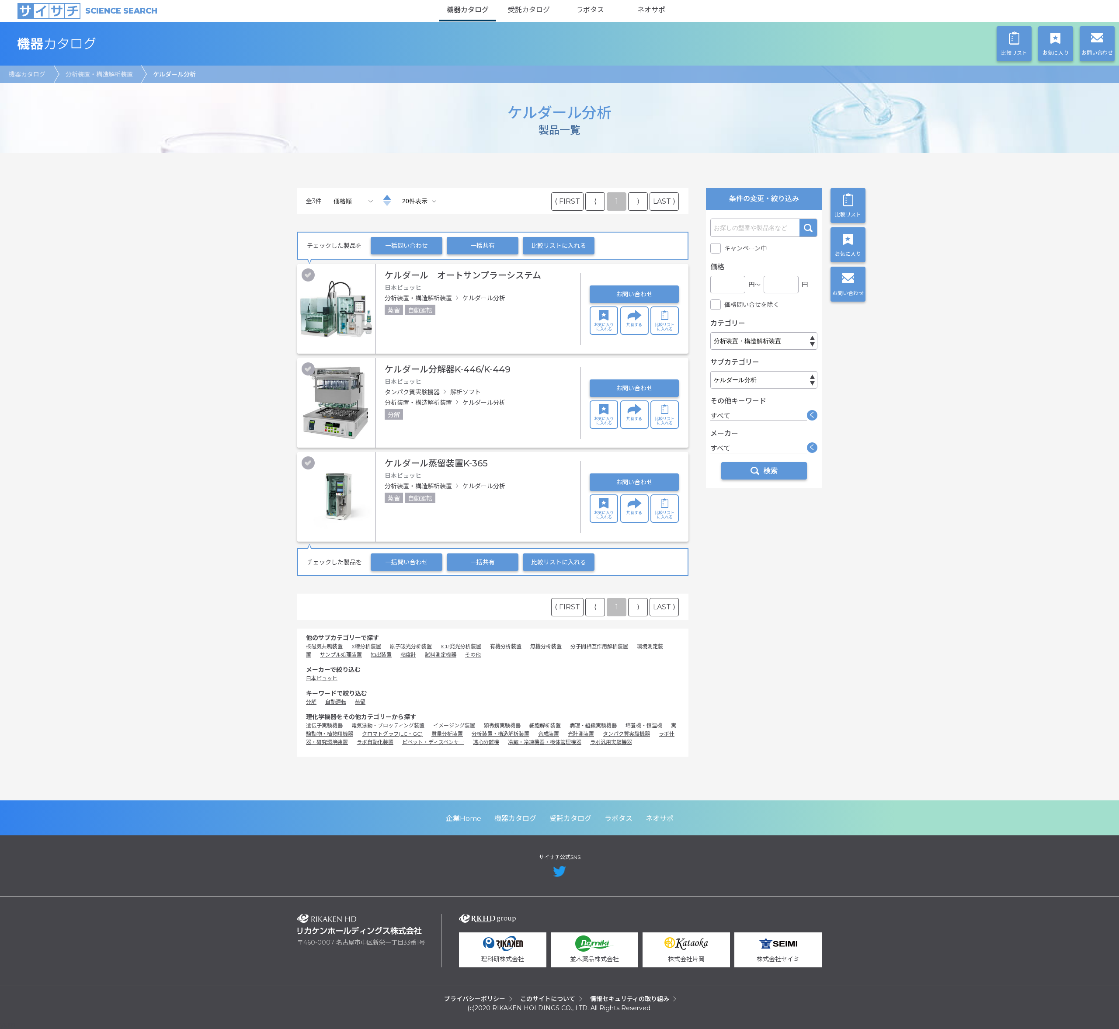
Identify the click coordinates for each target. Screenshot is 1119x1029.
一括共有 (482, 246)
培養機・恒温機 (644, 725)
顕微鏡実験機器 (502, 725)
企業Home (463, 818)
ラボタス (590, 10)
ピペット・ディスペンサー (433, 742)
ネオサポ (651, 10)
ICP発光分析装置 (461, 646)
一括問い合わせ (406, 246)
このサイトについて (547, 999)
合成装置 (548, 733)
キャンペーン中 (745, 248)
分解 (311, 702)
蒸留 (360, 702)
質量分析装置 (447, 733)
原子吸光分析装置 (411, 646)
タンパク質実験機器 (626, 733)
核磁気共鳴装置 (324, 646)
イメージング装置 (454, 725)
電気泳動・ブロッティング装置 (387, 725)
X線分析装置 (366, 646)
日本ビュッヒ (321, 678)
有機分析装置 (505, 646)
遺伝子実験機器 (324, 725)
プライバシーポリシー (474, 999)
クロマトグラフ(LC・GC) (392, 733)
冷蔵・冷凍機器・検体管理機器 (544, 742)
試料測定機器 (440, 654)
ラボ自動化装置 (375, 742)
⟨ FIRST (567, 201)
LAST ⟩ (664, 201)
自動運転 (335, 702)
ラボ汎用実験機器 (611, 742)
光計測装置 (581, 733)
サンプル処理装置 (341, 654)
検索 (808, 227)
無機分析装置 (546, 646)
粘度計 (408, 654)
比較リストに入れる (558, 246)
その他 (473, 654)
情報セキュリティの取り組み (629, 999)
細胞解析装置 (545, 725)
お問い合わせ (634, 294)
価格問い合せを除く (751, 305)
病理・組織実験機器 (593, 725)
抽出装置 (381, 654)
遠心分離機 (486, 742)
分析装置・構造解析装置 (99, 74)
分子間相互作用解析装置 (599, 646)
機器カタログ (468, 10)
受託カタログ (529, 10)
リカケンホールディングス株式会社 (359, 924)
